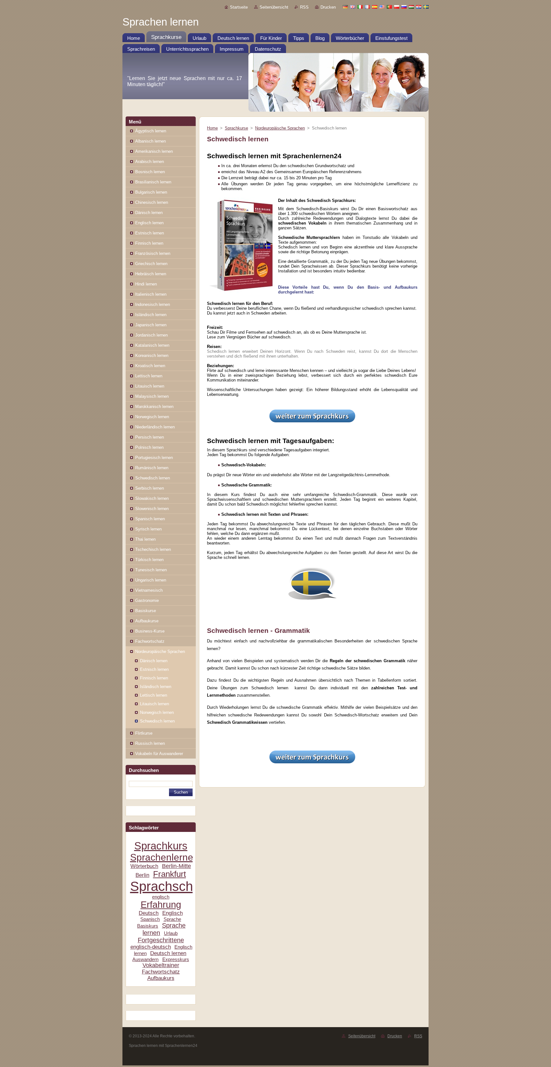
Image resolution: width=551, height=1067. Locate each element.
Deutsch (148, 913)
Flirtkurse (143, 733)
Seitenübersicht (274, 7)
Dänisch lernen (149, 212)
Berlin (142, 875)
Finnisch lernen (149, 243)
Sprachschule (170, 886)
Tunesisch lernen (151, 569)
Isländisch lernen (150, 314)
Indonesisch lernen (152, 304)
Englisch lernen (149, 222)
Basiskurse (145, 610)
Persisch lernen (149, 437)
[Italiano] (360, 6)
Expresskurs (175, 959)
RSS (304, 7)
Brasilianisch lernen (153, 182)
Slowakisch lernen (152, 498)
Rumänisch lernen (151, 467)
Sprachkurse (236, 128)
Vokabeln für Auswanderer (159, 753)
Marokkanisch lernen (154, 406)
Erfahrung (161, 905)
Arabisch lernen (149, 161)
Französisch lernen (152, 253)
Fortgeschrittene (161, 940)
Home (212, 128)
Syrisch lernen (148, 529)
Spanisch (150, 919)
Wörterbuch (144, 866)
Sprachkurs (160, 846)
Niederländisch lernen (155, 427)
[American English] (382, 6)
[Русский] (404, 6)
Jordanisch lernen (151, 335)
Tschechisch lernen (153, 549)
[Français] (367, 6)
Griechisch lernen (151, 263)
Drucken (328, 7)
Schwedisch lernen (152, 478)
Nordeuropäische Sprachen (160, 651)
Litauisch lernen (149, 386)
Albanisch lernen (150, 141)
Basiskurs (147, 926)
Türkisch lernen (149, 559)
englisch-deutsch (150, 947)
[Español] (374, 6)
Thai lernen (145, 539)
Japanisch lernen (150, 324)
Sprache (172, 919)
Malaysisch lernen (152, 396)
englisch (160, 897)
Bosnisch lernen (150, 171)
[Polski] (396, 6)
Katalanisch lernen (152, 345)
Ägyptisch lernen (150, 131)
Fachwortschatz (150, 641)
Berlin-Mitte (176, 866)
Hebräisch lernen (150, 273)
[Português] (389, 6)
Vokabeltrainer (161, 965)
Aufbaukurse (146, 621)
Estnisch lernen (149, 233)
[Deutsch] (345, 6)
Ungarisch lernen (150, 580)
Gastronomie (147, 600)
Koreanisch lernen (151, 355)
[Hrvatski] (418, 6)
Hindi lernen (146, 284)
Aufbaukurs (160, 978)
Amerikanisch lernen (154, 151)
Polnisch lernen (149, 447)
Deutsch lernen (168, 953)
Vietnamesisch (149, 590)
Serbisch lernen (149, 488)
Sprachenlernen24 (169, 857)
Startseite (239, 7)
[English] (352, 6)
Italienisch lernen (150, 294)
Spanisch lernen (150, 518)
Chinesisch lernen (151, 202)
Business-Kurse (150, 631)
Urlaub (171, 933)
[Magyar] (411, 6)
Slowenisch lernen (152, 508)
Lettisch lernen (148, 376)
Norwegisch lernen (152, 416)
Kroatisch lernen (150, 365)
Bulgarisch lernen (151, 192)
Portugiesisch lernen (154, 457)
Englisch (172, 913)
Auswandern (145, 959)
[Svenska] (426, 6)
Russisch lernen (150, 743)
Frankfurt (169, 874)
